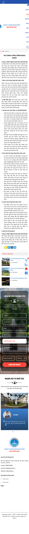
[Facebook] (26, 273)
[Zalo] (26, 264)
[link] (6, 262)
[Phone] (26, 269)
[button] (13, 432)
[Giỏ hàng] (26, 260)
